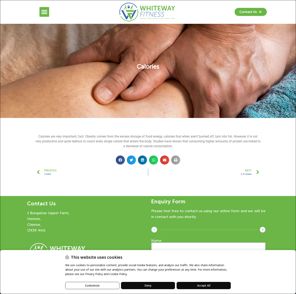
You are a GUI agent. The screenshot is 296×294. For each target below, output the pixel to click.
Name (156, 240)
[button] (44, 12)
